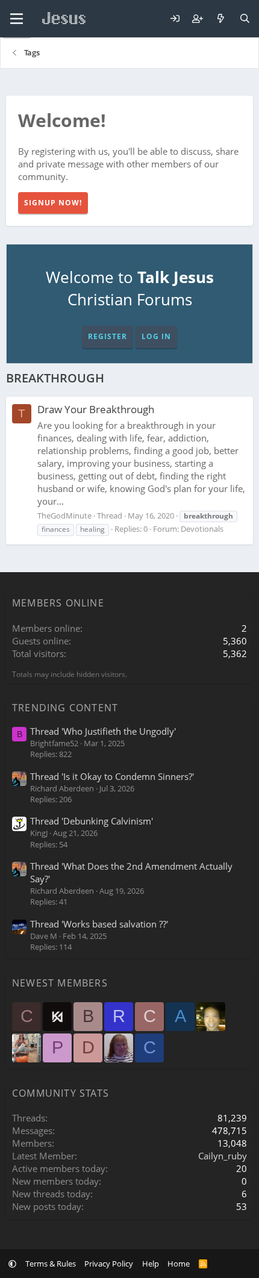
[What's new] (220, 19)
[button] (12, 1263)
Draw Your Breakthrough (95, 409)
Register (107, 336)
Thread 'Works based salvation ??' (99, 924)
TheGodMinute (64, 515)
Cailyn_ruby (222, 1156)
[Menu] (16, 18)
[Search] (245, 19)
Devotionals (202, 528)
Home (178, 1263)
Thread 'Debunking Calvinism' (91, 821)
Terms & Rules (50, 1263)
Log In (156, 336)
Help (150, 1263)
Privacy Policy (108, 1263)
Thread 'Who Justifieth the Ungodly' (103, 731)
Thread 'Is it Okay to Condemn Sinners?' (112, 776)
